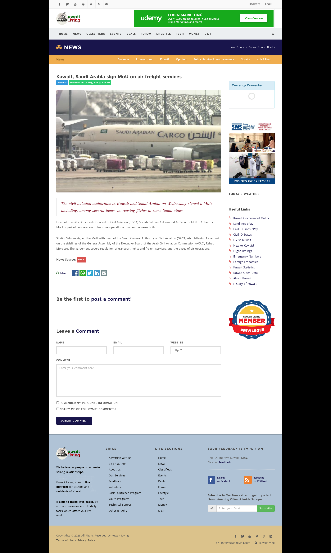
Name (60, 343)
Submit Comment (74, 420)
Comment (63, 360)
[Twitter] (68, 4)
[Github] (84, 4)
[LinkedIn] (97, 273)
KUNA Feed (264, 59)
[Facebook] (60, 4)
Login (268, 4)
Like (63, 273)
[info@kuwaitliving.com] (107, 4)
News (242, 47)
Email (117, 343)
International (144, 59)
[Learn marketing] (204, 18)
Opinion (253, 47)
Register (254, 4)
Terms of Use (65, 540)
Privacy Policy (86, 540)
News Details (268, 47)
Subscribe (265, 508)
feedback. (225, 462)
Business (123, 59)
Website (176, 343)
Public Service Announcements (213, 59)
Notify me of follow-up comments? (87, 409)
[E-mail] (104, 273)
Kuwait (164, 59)
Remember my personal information (88, 403)
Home (232, 47)
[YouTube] (76, 4)
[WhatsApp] (82, 273)
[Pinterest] (91, 4)
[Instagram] (99, 4)
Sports (245, 59)
